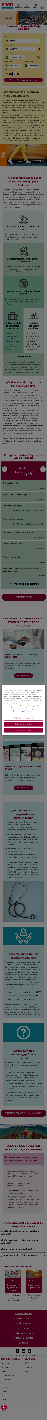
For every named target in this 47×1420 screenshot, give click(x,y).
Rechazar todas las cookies (23, 724)
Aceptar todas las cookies (23, 730)
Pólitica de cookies (27, 712)
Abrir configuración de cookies (23, 718)
